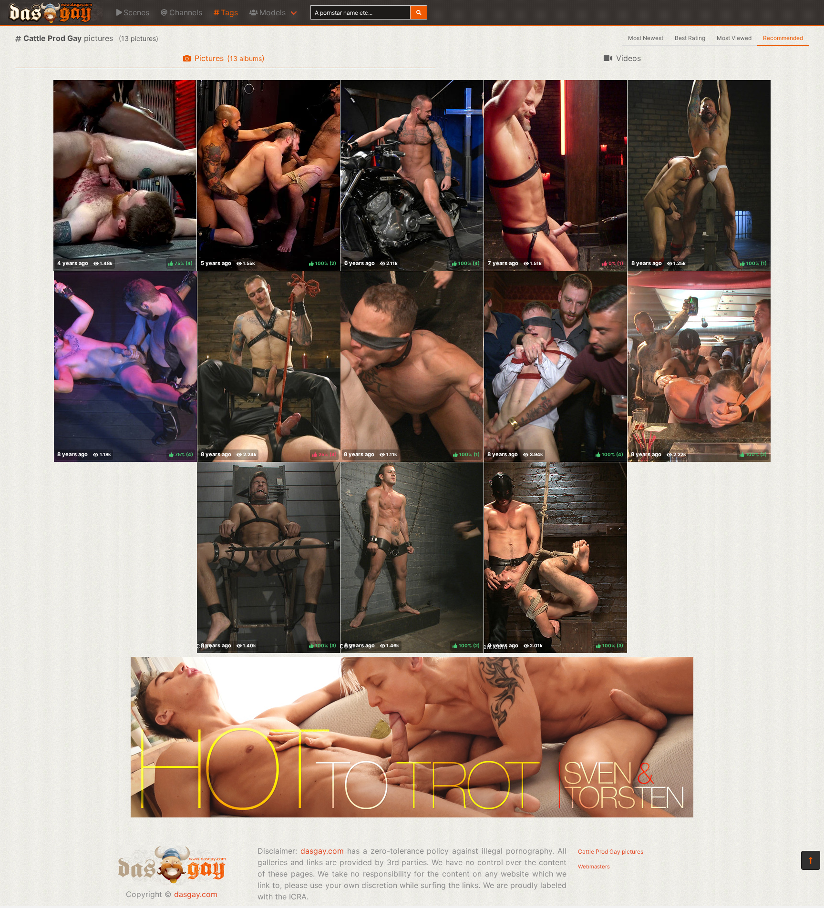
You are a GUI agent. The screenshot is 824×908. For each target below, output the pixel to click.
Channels (185, 12)
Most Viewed (734, 37)
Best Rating (690, 37)
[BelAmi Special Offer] (412, 814)
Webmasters (594, 866)
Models (272, 12)
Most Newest (645, 37)
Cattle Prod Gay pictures (610, 851)
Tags (229, 12)
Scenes (136, 12)
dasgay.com (195, 894)
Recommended (783, 37)
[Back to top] (810, 860)
